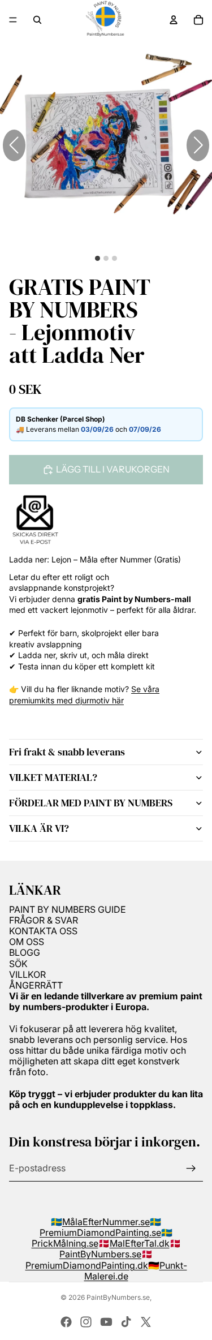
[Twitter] (146, 1322)
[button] (198, 145)
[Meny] (13, 20)
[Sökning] (37, 19)
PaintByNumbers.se (100, 1254)
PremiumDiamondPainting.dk (86, 1265)
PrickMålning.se (65, 1243)
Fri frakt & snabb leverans (67, 752)
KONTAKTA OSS (43, 931)
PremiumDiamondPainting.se (100, 1232)
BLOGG (24, 952)
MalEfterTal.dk (140, 1243)
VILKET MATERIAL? (53, 777)
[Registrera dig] (191, 1168)
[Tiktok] (126, 1322)
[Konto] (173, 19)
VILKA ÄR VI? (39, 828)
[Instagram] (86, 1322)
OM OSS (26, 941)
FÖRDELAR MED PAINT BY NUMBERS (90, 803)
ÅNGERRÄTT (36, 985)
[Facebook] (66, 1322)
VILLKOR (27, 974)
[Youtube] (106, 1322)
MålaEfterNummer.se (106, 1221)
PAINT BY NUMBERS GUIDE (67, 909)
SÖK (18, 963)
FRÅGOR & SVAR (43, 920)
